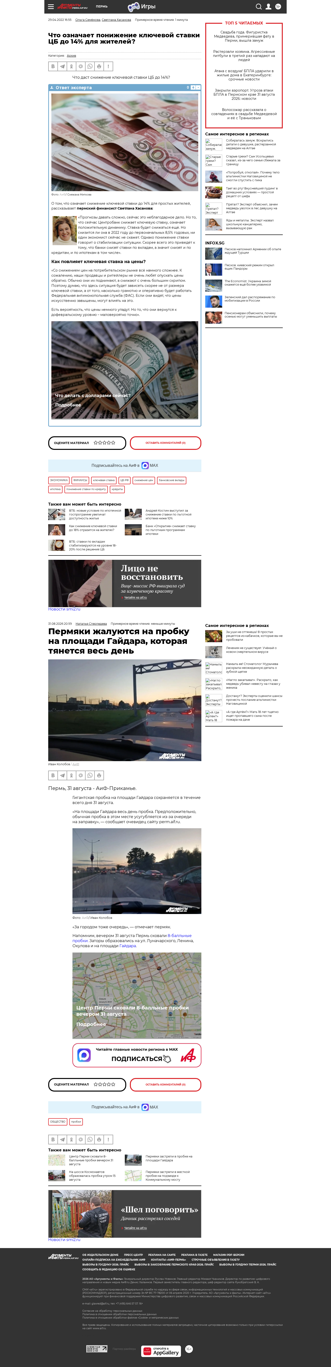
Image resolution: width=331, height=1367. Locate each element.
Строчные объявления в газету (216, 1259)
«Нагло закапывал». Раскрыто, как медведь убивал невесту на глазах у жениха (253, 683)
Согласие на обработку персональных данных (112, 1310)
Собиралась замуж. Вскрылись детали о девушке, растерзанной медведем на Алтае (251, 144)
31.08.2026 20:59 (60, 623)
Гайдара (127, 946)
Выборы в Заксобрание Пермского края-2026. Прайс (174, 1264)
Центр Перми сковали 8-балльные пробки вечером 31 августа (132, 1011)
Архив (71, 55)
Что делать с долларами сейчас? (93, 395)
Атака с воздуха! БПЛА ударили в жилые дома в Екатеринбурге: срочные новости (244, 75)
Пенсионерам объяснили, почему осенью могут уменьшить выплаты (251, 315)
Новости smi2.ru (64, 609)
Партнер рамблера (124, 1348)
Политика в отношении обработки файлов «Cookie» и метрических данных (130, 1317)
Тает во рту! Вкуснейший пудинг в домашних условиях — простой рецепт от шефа (252, 192)
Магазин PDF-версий (228, 1255)
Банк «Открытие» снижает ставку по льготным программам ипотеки (171, 530)
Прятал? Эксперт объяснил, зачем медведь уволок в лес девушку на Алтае (252, 208)
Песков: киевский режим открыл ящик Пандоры (249, 267)
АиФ (63, 194)
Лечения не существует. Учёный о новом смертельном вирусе (251, 650)
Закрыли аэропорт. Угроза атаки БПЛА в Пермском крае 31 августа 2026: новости (244, 94)
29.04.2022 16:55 (59, 20)
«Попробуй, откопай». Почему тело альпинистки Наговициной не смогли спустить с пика (253, 176)
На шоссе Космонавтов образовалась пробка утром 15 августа (92, 1175)
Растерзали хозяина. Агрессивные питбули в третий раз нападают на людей (244, 56)
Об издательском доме (100, 1255)
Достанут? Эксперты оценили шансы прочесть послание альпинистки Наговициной (254, 699)
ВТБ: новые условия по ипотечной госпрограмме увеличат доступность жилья (95, 514)
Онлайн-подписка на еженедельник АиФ (113, 1259)
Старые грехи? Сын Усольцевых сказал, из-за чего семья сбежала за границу (253, 160)
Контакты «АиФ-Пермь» (168, 1259)
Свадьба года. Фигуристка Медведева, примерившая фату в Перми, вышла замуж (244, 36)
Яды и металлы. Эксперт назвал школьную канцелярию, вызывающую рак (250, 224)
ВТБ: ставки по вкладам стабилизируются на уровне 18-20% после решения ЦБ (93, 545)
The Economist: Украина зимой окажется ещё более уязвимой (248, 283)
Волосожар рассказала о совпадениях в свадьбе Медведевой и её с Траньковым (244, 114)
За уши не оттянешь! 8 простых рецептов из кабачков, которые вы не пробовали (254, 635)
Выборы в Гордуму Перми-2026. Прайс (247, 1264)
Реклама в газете (194, 1255)
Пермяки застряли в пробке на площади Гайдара (169, 1158)
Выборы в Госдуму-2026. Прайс (105, 1264)
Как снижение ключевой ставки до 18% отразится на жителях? (93, 528)
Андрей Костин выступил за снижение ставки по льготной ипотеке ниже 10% (168, 514)
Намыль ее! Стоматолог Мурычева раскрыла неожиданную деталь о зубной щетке (252, 667)
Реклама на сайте (162, 1255)
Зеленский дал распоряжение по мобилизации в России (250, 299)
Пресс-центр (133, 1255)
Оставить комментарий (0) (166, 443)
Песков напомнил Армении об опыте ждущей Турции (253, 251)
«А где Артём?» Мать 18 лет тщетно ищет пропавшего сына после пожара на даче (252, 715)
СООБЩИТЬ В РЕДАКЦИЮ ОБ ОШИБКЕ (108, 1269)
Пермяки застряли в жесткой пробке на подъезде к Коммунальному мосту (168, 1175)
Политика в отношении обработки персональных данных (119, 1314)
